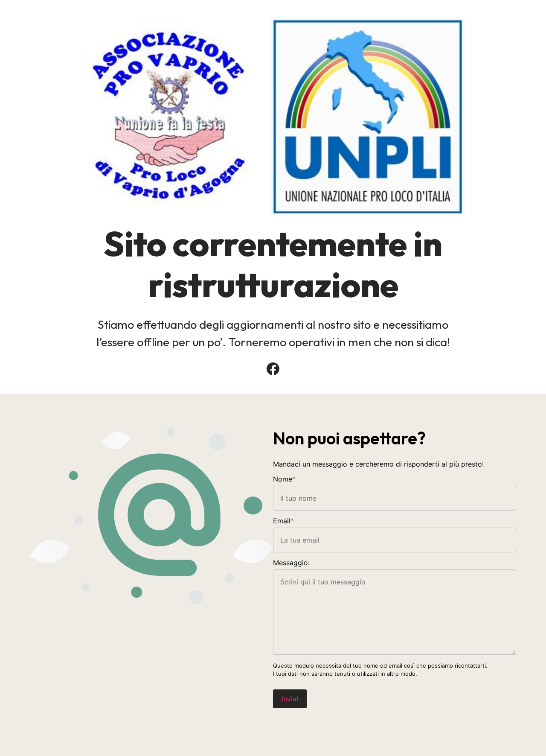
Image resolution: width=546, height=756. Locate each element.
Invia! (290, 699)
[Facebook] (273, 369)
